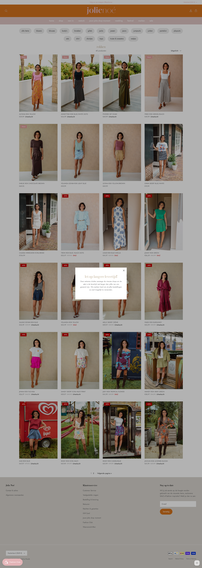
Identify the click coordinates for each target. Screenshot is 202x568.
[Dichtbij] (123, 270)
